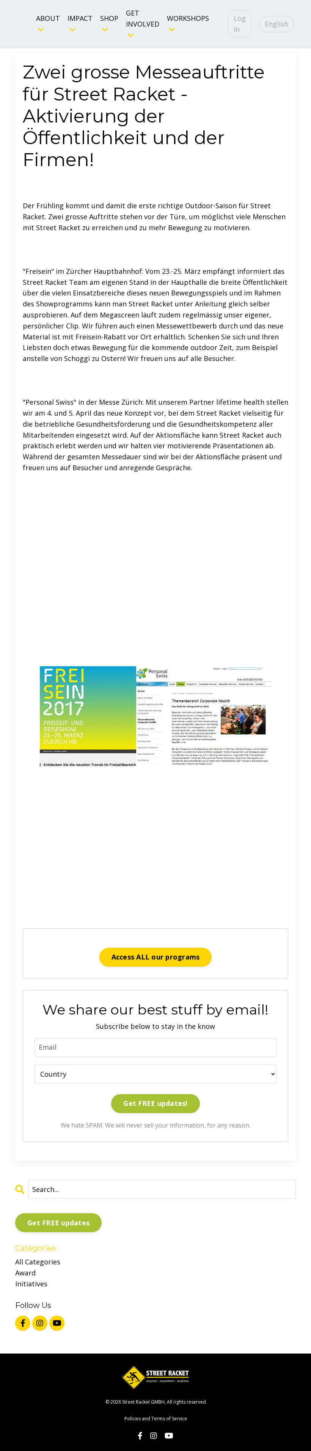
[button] (155, 684)
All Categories (37, 1261)
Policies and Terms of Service (155, 1418)
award (25, 1272)
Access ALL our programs (156, 956)
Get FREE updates (58, 1222)
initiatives (31, 1283)
